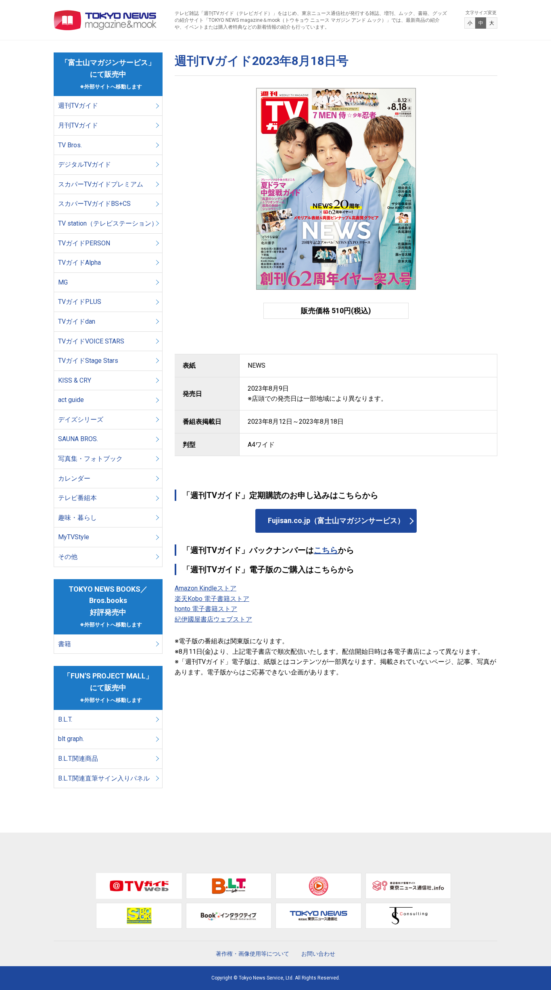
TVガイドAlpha (79, 262)
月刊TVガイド (78, 125)
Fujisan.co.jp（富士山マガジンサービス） (336, 520)
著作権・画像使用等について (252, 953)
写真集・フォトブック (90, 459)
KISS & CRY (74, 380)
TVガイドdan (76, 321)
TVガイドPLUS (79, 302)
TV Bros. (70, 145)
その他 (67, 557)
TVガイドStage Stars (88, 360)
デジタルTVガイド (84, 164)
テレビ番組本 (77, 498)
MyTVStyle (73, 537)
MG (63, 282)
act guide (71, 400)
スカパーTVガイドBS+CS (94, 203)
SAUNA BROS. (79, 439)
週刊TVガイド (78, 105)
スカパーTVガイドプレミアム (100, 184)
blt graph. (71, 739)
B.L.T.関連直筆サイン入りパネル (104, 778)
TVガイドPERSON (84, 243)
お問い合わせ (318, 953)
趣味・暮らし (77, 517)
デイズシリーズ (80, 419)
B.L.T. (65, 719)
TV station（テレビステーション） (108, 223)
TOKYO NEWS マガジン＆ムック (105, 20)
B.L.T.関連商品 (78, 758)
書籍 (64, 644)
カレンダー (74, 478)
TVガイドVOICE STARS (91, 341)
